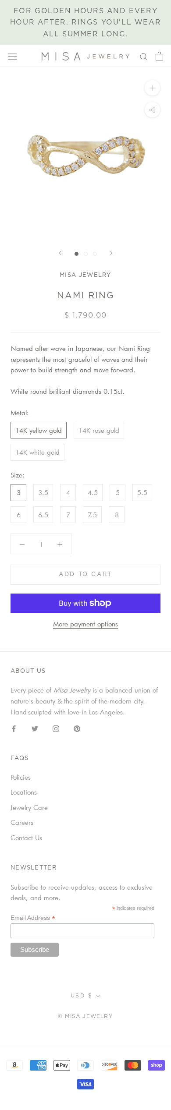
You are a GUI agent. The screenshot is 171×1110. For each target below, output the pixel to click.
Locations (24, 792)
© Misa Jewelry (85, 1016)
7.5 (92, 514)
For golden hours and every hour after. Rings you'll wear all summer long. (85, 22)
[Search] (144, 56)
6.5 (43, 514)
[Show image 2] (86, 254)
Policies (21, 777)
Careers (22, 822)
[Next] (111, 253)
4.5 (93, 492)
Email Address (33, 918)
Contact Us (26, 837)
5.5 (142, 492)
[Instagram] (56, 727)
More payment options (85, 623)
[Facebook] (14, 727)
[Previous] (60, 253)
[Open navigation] (12, 56)
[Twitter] (35, 727)
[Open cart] (159, 56)
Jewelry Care (29, 807)
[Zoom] (152, 87)
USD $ (82, 995)
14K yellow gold (38, 430)
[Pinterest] (77, 727)
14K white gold (37, 452)
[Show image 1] (76, 254)
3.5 (43, 492)
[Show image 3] (95, 254)
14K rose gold (98, 430)
